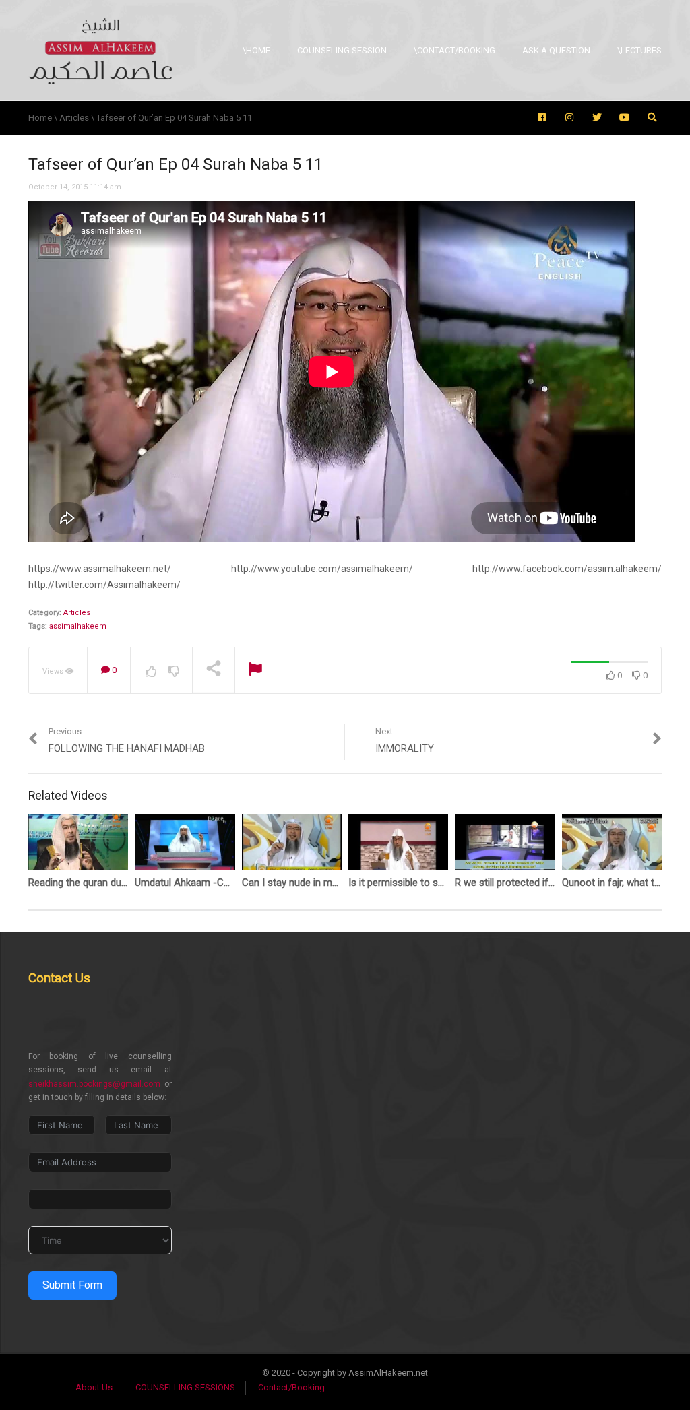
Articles (76, 612)
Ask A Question (556, 50)
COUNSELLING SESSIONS (185, 1387)
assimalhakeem (77, 626)
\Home (256, 50)
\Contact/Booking (454, 50)
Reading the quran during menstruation (113, 882)
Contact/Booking (291, 1387)
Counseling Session (342, 50)
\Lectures (639, 50)
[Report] (255, 671)
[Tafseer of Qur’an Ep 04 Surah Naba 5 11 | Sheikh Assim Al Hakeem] (100, 50)
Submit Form (72, 1285)
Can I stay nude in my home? (306, 882)
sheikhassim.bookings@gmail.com (94, 1084)
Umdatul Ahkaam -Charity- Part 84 (210, 882)
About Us (94, 1387)
